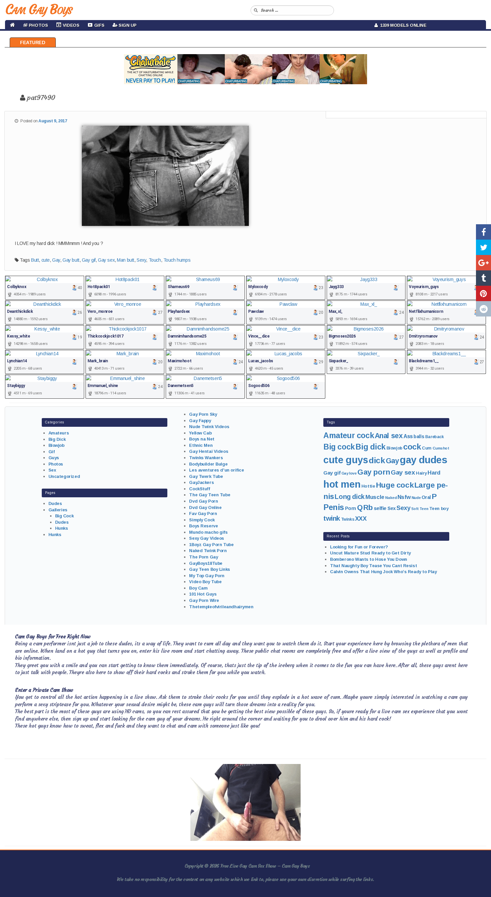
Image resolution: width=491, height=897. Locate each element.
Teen (424, 509)
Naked (390, 498)
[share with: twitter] (483, 247)
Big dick (370, 446)
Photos (55, 464)
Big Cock (64, 515)
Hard (434, 473)
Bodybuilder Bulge (208, 464)
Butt (35, 260)
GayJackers (201, 482)
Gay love (349, 473)
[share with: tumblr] (483, 278)
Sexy (141, 260)
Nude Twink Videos (209, 426)
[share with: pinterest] (483, 293)
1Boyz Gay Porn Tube (211, 544)
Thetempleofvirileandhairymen (221, 606)
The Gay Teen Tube (209, 494)
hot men (341, 484)
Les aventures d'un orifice (216, 470)
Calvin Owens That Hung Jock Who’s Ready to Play (383, 571)
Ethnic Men (200, 445)
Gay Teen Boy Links (209, 569)
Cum (427, 448)
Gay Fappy (200, 420)
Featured (32, 42)
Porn (350, 508)
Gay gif (89, 260)
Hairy (421, 473)
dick (377, 460)
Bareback (434, 436)
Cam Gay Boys (38, 9)
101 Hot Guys (202, 594)
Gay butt (70, 260)
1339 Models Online (402, 25)
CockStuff (199, 488)
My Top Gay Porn (206, 575)
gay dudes (423, 459)
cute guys (345, 460)
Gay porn (373, 472)
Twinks (347, 519)
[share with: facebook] (483, 232)
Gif (51, 451)
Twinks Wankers (206, 457)
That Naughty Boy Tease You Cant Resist (373, 565)
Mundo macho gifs (208, 532)
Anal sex (389, 436)
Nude (416, 498)
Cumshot (441, 448)
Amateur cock (348, 435)
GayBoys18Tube (205, 563)
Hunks (61, 528)
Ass (408, 436)
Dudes (55, 503)
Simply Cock (201, 519)
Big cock (339, 446)
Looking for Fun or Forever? (359, 546)
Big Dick (57, 439)
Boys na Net (201, 438)
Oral (426, 497)
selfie (380, 508)
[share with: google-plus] (483, 262)
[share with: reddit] (483, 308)
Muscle (374, 497)
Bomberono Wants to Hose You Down (368, 559)
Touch (155, 260)
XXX (361, 518)
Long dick (349, 496)
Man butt (125, 260)
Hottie (368, 486)
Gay (56, 260)
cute (45, 260)
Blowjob (56, 445)
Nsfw (404, 497)
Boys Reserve (203, 525)
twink (331, 518)
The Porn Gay (203, 556)
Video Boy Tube (205, 581)
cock (412, 446)
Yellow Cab (200, 432)
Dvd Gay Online (205, 507)
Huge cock (395, 485)
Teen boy (439, 508)
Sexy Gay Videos (206, 538)
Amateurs (58, 432)
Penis (333, 507)
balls (419, 436)
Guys (53, 457)
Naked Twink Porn (207, 550)
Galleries (57, 509)
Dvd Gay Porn (203, 501)
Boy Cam (198, 588)
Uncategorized (64, 476)
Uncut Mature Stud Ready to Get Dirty (370, 552)
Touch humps (176, 260)
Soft (415, 509)
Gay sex (106, 260)
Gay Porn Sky (203, 414)
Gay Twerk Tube (206, 476)
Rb (368, 507)
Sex (52, 470)
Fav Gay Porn (203, 513)
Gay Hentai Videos (208, 451)
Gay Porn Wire (204, 600)
